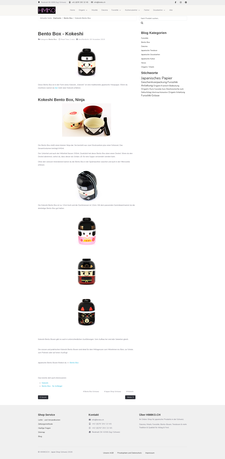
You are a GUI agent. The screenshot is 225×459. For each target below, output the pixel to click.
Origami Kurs (147, 89)
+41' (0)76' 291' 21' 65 (102, 424)
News (143, 63)
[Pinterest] (186, 2)
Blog (40, 436)
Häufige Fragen (44, 428)
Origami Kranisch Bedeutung (166, 85)
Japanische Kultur (148, 58)
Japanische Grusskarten (150, 54)
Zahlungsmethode (45, 424)
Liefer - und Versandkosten (49, 420)
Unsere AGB (108, 453)
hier (56, 88)
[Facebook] (175, 2)
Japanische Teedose (149, 50)
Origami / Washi (147, 67)
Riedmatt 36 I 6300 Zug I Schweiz (106, 432)
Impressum (149, 453)
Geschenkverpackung (154, 82)
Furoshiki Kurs (160, 89)
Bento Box (53, 39)
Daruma (144, 46)
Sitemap (41, 432)
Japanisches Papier (156, 78)
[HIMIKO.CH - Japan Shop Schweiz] (47, 10)
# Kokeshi (129, 391)
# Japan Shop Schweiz (112, 391)
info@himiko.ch (99, 2)
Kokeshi (45, 383)
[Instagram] (181, 2)
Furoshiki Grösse (150, 95)
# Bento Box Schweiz (91, 391)
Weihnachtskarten (160, 92)
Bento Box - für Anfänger (52, 386)
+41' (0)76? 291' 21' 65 (102, 428)
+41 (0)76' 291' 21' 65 (80, 2)
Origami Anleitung (176, 92)
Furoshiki (144, 38)
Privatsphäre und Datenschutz (129, 453)
